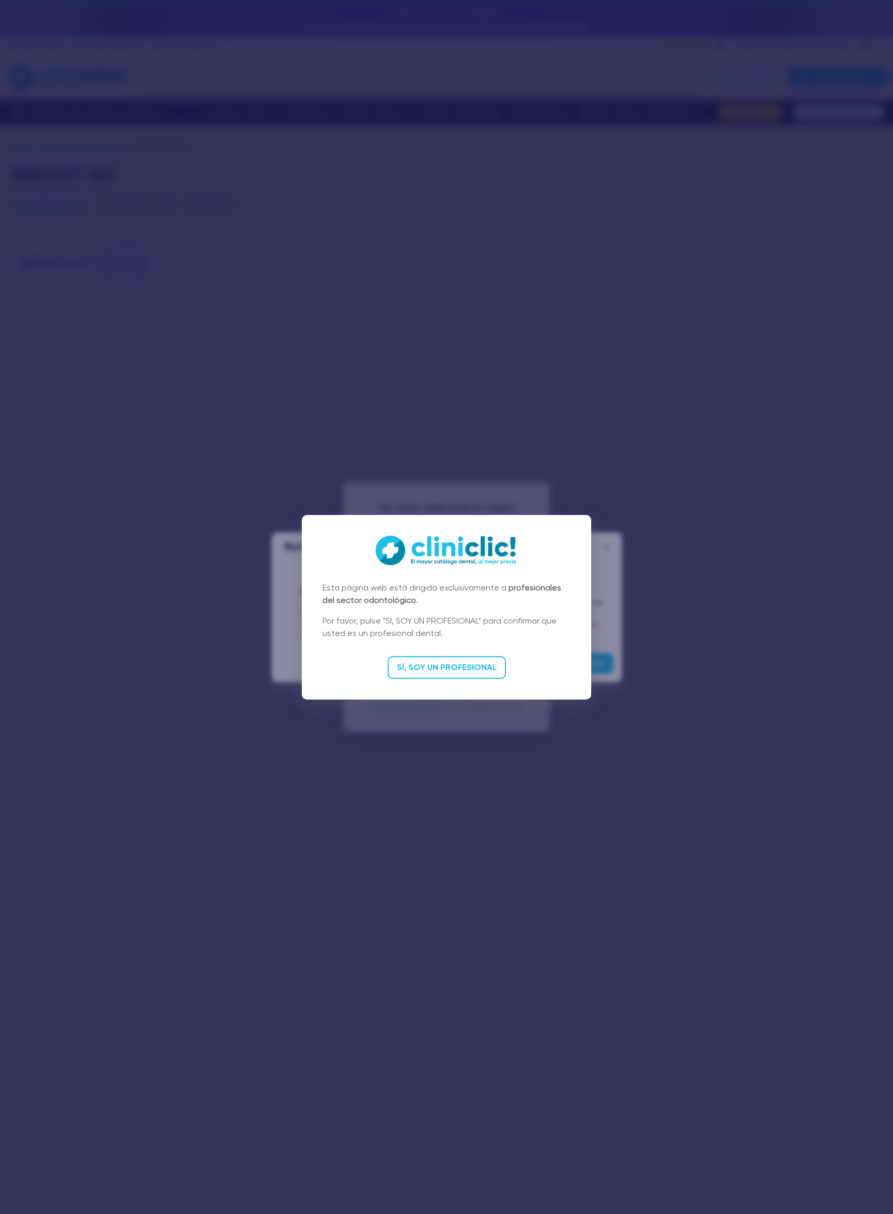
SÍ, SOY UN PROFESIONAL (447, 667)
